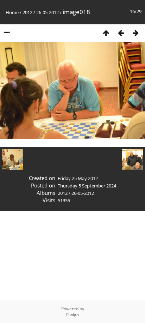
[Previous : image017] (120, 32)
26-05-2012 (47, 12)
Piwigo (72, 315)
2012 (27, 12)
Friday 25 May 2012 (78, 178)
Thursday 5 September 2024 (87, 186)
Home (12, 12)
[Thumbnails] (106, 32)
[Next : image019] (135, 32)
